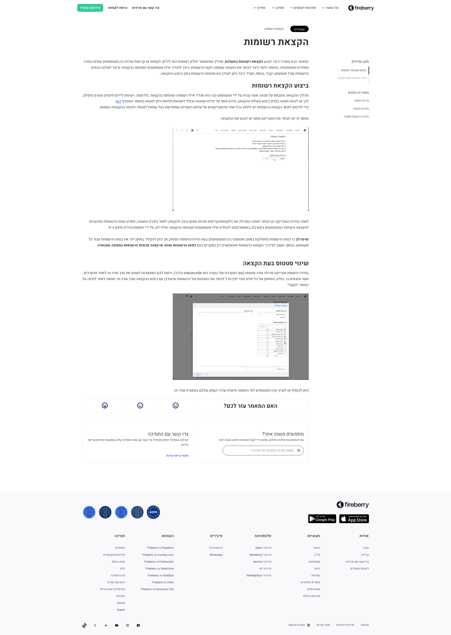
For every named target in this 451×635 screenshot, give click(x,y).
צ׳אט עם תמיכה (116, 582)
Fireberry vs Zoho (163, 582)
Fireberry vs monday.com (158, 555)
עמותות (315, 575)
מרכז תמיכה (118, 575)
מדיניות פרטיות (345, 625)
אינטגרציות (216, 548)
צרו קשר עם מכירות (145, 7)
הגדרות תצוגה (361, 109)
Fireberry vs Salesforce (160, 568)
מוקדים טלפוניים (310, 582)
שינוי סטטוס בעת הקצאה (351, 78)
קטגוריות (299, 29)
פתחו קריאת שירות (177, 456)
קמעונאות (314, 562)
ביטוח (316, 548)
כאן (118, 101)
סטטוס (121, 603)
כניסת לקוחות (117, 7)
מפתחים (120, 548)
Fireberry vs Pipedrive (160, 548)
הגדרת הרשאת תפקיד (356, 117)
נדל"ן (317, 555)
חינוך (317, 568)
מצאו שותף (118, 562)
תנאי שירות (323, 625)
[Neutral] (140, 406)
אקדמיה (120, 596)
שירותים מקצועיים (114, 555)
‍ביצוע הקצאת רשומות (353, 70)
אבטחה (365, 625)
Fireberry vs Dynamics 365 (157, 589)
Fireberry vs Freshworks (159, 562)
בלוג (122, 568)
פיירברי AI (265, 568)
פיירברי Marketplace (259, 575)
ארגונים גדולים (311, 596)
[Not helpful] (175, 406)
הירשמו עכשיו (90, 7)
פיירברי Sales (263, 548)
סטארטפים (313, 589)
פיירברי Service (262, 562)
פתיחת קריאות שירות (112, 589)
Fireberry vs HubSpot (161, 575)
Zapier (121, 610)
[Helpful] (105, 406)
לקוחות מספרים (359, 568)
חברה (366, 548)
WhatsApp (216, 555)
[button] (330, 7)
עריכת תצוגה (361, 101)
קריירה (365, 555)
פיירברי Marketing (260, 555)
